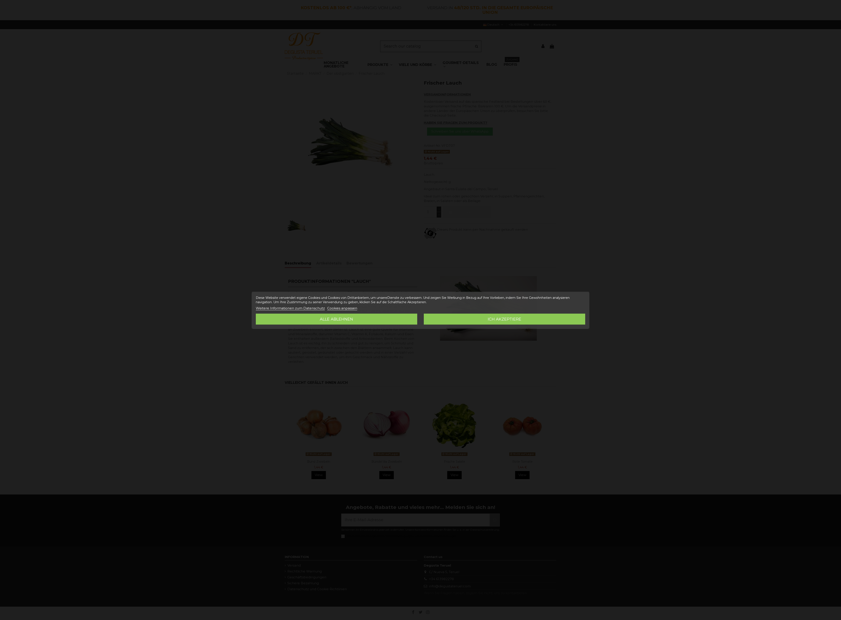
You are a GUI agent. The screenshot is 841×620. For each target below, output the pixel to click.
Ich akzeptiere (504, 319)
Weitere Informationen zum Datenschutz (290, 308)
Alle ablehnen (336, 319)
